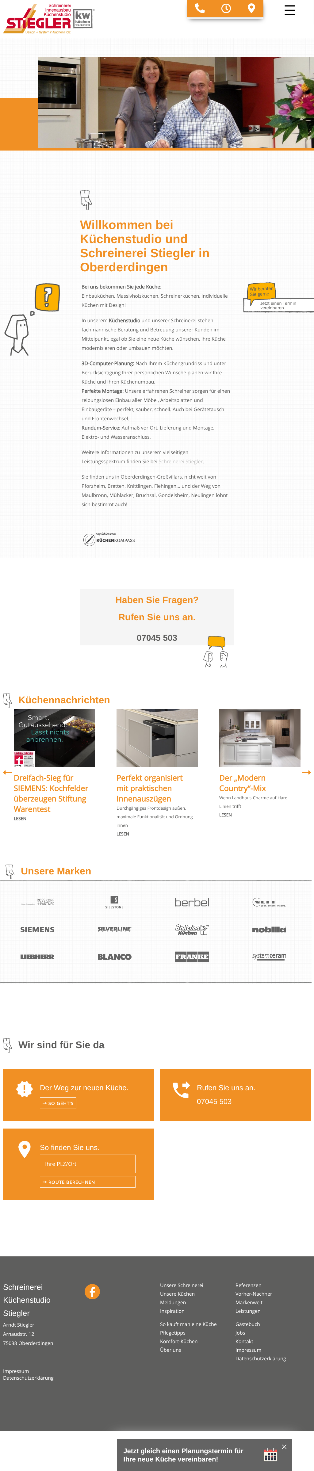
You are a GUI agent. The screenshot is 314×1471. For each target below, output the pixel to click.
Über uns (170, 1350)
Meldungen (173, 1302)
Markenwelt (249, 1302)
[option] (54, 766)
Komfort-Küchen (179, 1341)
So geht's (60, 1103)
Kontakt (244, 1341)
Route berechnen (71, 1182)
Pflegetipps (173, 1332)
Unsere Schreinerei (181, 1285)
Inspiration (172, 1311)
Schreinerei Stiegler (181, 461)
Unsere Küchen (177, 1293)
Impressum (16, 1371)
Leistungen (248, 1311)
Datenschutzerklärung (28, 1377)
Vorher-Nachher (254, 1293)
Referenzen (249, 1285)
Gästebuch (248, 1324)
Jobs (240, 1332)
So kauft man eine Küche (188, 1324)
